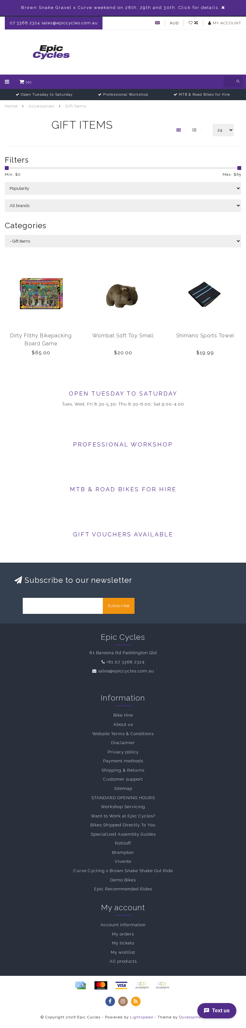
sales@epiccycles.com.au (126, 671)
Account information (123, 924)
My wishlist (123, 952)
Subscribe (119, 605)
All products (123, 961)
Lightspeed (141, 1017)
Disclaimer (123, 742)
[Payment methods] (80, 985)
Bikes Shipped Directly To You (123, 825)
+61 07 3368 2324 (125, 662)
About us (123, 724)
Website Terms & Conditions (123, 733)
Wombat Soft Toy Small (123, 336)
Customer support (123, 779)
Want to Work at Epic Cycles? (123, 816)
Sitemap (123, 788)
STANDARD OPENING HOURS (123, 797)
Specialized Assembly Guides (123, 834)
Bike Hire (123, 715)
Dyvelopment (192, 1017)
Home (11, 106)
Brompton (123, 852)
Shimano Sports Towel (205, 336)
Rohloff (123, 843)
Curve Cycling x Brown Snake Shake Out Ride (123, 870)
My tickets (123, 943)
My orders (123, 934)
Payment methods (123, 761)
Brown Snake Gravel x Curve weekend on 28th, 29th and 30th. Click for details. (120, 7)
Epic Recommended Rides (123, 889)
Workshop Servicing (123, 806)
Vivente (123, 861)
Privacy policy (123, 752)
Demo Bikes (123, 880)
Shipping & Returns (123, 770)
